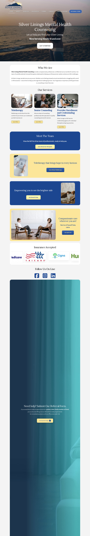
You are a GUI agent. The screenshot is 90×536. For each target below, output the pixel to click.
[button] (12, 257)
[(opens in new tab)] (67, 107)
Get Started (45, 46)
